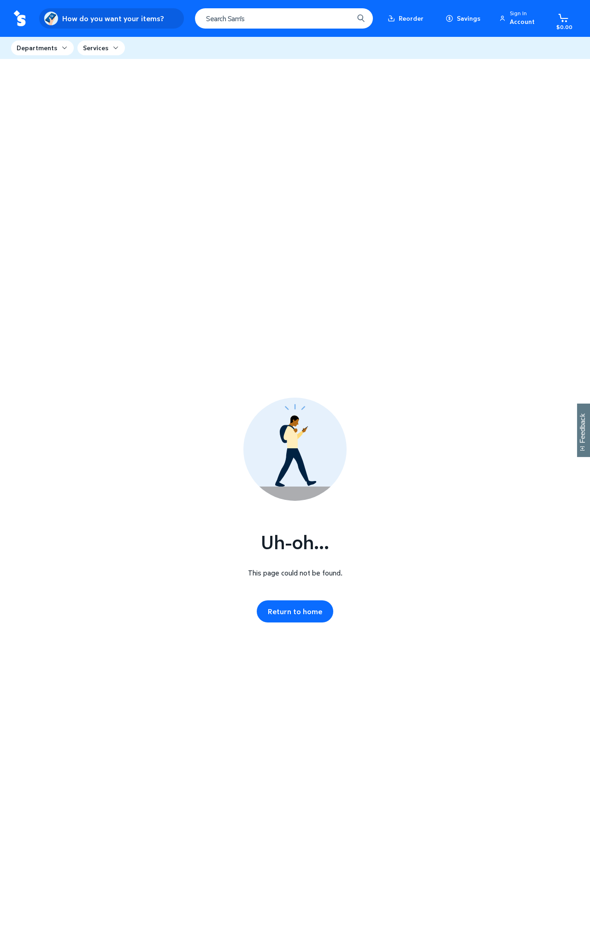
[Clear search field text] (340, 18)
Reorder (411, 18)
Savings (468, 18)
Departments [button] (37, 47)
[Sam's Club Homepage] (19, 18)
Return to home (295, 611)
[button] (518, 18)
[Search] (361, 18)
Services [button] (95, 47)
